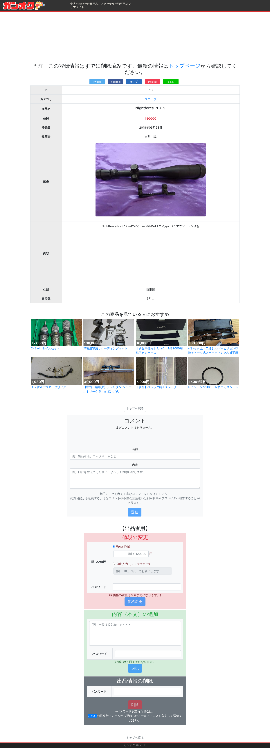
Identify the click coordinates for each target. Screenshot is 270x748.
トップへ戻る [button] (135, 408)
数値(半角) (123, 546)
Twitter (97, 81)
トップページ (184, 66)
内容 (135, 465)
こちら (92, 716)
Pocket (152, 81)
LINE (171, 81)
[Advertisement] (135, 37)
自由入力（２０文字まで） (134, 564)
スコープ (150, 99)
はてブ (134, 81)
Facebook (115, 81)
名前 (135, 449)
